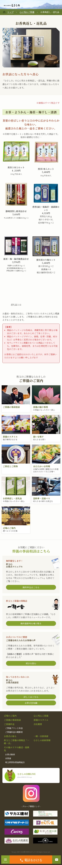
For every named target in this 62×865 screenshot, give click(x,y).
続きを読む (31, 663)
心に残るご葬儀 (27, 12)
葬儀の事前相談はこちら (31, 551)
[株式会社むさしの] (12, 5)
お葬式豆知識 (31, 702)
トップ (10, 12)
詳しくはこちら (31, 696)
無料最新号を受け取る (31, 623)
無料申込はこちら (31, 587)
